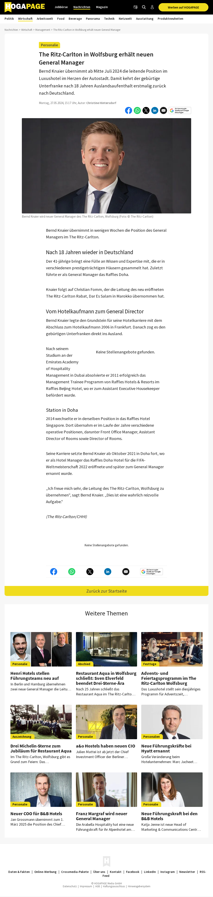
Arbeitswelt (45, 19)
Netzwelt (125, 19)
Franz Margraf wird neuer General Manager (101, 816)
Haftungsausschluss (114, 886)
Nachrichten (81, 7)
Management (42, 30)
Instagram (167, 872)
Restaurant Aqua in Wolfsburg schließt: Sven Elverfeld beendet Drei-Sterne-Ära (106, 678)
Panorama (93, 19)
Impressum (86, 886)
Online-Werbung (45, 872)
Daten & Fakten (19, 872)
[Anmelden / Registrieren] (152, 7)
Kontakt (115, 872)
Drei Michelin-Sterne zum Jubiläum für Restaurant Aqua (41, 748)
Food (60, 19)
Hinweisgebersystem (139, 886)
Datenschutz (70, 886)
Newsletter (187, 872)
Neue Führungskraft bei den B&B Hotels (169, 816)
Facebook (132, 872)
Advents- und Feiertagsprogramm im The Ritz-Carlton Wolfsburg (168, 678)
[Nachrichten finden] (144, 7)
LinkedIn (150, 872)
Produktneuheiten (170, 19)
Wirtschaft (25, 19)
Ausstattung (145, 19)
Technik (109, 19)
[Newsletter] (135, 7)
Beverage (75, 19)
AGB (97, 886)
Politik (9, 19)
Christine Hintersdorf (101, 103)
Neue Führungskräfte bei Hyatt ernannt (166, 748)
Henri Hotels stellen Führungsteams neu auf (34, 675)
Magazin (102, 7)
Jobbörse (61, 7)
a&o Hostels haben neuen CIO (105, 746)
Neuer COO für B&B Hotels (36, 813)
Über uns (99, 872)
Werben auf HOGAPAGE (183, 7)
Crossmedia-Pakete (75, 872)
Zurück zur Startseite (106, 591)
